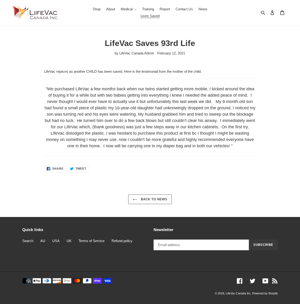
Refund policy (122, 241)
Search (27, 241)
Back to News (154, 199)
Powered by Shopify (265, 293)
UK (69, 241)
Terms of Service (92, 241)
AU (42, 241)
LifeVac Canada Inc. (238, 293)
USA (56, 241)
